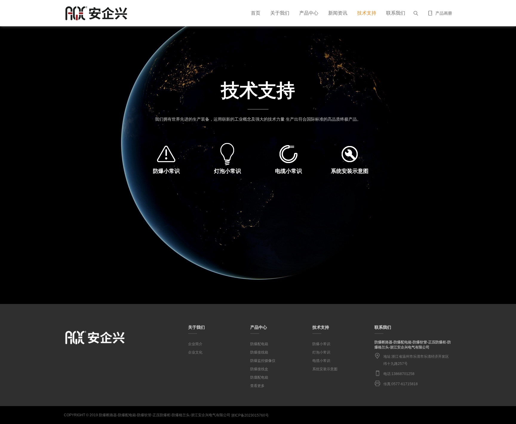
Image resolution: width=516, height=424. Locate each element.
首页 (255, 13)
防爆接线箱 (259, 352)
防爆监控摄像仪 (262, 361)
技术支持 (366, 13)
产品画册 (443, 13)
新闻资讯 (337, 13)
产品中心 (308, 13)
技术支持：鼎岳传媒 (449, 414)
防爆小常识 (321, 344)
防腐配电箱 (259, 377)
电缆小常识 (321, 361)
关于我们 (279, 13)
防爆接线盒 (259, 369)
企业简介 (195, 344)
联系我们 (395, 13)
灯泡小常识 (321, 352)
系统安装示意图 (324, 369)
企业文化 (195, 352)
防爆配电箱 (259, 344)
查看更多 (257, 386)
